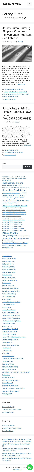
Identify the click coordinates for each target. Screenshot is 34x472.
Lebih (20, 243)
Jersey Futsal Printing (11, 150)
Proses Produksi (7, 383)
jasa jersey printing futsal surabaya (11, 193)
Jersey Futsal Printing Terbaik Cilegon (12, 222)
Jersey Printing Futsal (9, 236)
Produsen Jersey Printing (15, 245)
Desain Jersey (6, 283)
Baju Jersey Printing (8, 261)
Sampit (24, 245)
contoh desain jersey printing (17, 176)
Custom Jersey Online (9, 277)
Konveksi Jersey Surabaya (10, 243)
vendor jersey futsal (7, 247)
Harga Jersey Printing (9, 294)
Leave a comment (10, 99)
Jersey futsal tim (12, 96)
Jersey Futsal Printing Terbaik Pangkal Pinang (14, 230)
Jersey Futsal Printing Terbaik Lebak (11, 226)
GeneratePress (17, 469)
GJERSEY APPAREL (11, 4)
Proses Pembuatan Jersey (10, 380)
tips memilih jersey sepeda (10, 391)
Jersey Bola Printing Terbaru (11, 302)
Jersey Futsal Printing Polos (11, 318)
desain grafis (22, 178)
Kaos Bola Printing (8, 364)
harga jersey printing (25, 187)
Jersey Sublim (6, 348)
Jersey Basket (6, 299)
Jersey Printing (7, 326)
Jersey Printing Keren (12, 238)
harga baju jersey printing (10, 288)
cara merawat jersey (8, 272)
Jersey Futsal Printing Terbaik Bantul (11, 216)
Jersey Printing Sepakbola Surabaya (13, 337)
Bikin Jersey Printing (8, 267)
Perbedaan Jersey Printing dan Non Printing (16, 372)
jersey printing (10, 233)
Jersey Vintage (7, 350)
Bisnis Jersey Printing (9, 269)
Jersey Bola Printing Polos (13, 195)
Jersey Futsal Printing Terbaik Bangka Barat (13, 210)
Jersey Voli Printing (8, 356)
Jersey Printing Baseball (10, 329)
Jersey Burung (6, 307)
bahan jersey (5, 176)
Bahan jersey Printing (9, 258)
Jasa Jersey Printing (8, 296)
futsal (20, 185)
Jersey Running (7, 342)
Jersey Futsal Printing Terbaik (14, 205)
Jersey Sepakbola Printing (10, 345)
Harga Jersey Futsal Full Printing (10, 187)
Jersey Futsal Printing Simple (14, 89)
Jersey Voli (5, 353)
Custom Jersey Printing (9, 280)
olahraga (25, 243)
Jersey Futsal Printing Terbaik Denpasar (12, 224)
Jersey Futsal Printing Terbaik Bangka (12, 208)
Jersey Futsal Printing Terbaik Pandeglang (13, 228)
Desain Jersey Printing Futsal (9, 185)
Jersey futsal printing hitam (11, 315)
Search (4, 163)
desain (16, 178)
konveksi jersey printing (8, 240)
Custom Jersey (7, 275)
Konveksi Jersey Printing (10, 367)
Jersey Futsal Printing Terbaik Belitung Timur (13, 220)
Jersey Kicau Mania (8, 323)
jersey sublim (25, 238)
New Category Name (9, 369)
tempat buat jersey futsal (10, 385)
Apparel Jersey (7, 256)
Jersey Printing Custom (9, 331)
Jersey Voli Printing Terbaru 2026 (13, 358)
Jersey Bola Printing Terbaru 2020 (13, 198)
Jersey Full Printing (11, 200)
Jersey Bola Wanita (8, 304)
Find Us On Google (8, 407)
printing (5, 245)
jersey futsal (24, 200)
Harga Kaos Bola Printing (13, 190)
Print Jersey (6, 375)
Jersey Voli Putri (7, 361)
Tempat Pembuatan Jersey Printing (13, 388)
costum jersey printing (8, 178)
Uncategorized (7, 394)
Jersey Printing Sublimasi (10, 340)
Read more (21, 84)
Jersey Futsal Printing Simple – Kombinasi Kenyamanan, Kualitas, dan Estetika (16, 33)
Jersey (23, 193)
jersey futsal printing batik (10, 312)
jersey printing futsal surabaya (24, 236)
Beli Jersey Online (8, 264)
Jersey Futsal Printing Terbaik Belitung (12, 218)
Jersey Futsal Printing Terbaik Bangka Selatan (14, 212)
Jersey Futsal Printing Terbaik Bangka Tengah (14, 214)
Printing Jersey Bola (8, 377)
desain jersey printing (12, 183)
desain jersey (6, 180)
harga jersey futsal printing (10, 291)
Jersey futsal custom (11, 92)
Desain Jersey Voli (8, 285)
